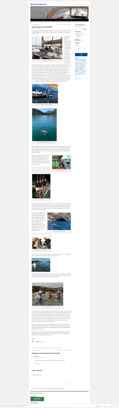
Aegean (77, 63)
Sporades (80, 74)
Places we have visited (74, 20)
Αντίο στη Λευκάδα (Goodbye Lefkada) (64, 24)
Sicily (84, 73)
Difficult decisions (78, 33)
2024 (81, 62)
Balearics (81, 63)
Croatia (80, 64)
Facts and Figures (58, 20)
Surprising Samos (78, 35)
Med (52, 347)
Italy (81, 68)
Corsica (76, 64)
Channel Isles (85, 63)
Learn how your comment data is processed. (55, 388)
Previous (81, 53)
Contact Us (82, 20)
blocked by (38, 399)
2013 (80, 59)
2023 (80, 62)
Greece (47, 347)
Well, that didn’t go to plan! (80, 34)
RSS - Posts (78, 77)
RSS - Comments (78, 78)
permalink (59, 347)
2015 (85, 59)
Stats (83, 74)
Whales (76, 75)
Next (81, 55)
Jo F (41, 28)
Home (33, 20)
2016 (76, 60)
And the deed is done (79, 32)
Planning (77, 45)
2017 (78, 60)
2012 (76, 59)
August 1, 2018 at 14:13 (39, 357)
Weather (85, 74)
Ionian (50, 347)
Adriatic (84, 62)
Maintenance (79, 70)
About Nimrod (43, 20)
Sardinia (80, 73)
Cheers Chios (78, 37)
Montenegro (80, 71)
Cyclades (83, 64)
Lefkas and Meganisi (36, 24)
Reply (39, 364)
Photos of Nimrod (66, 20)
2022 (77, 62)
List (81, 54)
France (77, 67)
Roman (76, 73)
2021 (75, 62)
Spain (76, 74)
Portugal (84, 71)
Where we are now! (50, 20)
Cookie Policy (22, 406)
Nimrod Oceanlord (38, 4)
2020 (85, 60)
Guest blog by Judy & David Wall (42, 27)
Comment (67, 383)
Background (37, 20)
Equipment (77, 43)
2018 (81, 60)
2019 (83, 60)
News (41, 347)
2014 (83, 59)
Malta (84, 70)
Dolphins (77, 65)
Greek (76, 68)
